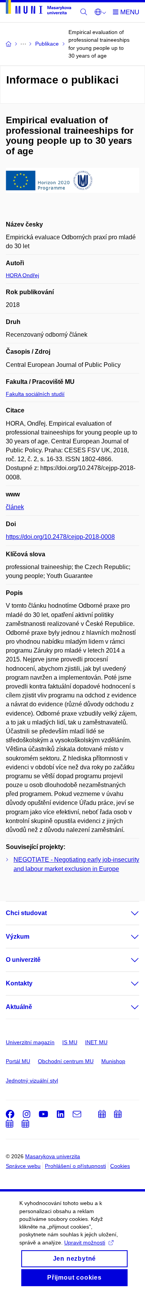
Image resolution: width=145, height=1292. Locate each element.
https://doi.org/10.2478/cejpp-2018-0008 (60, 537)
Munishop (113, 1061)
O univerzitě (23, 959)
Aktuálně (19, 1007)
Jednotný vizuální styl (32, 1080)
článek (15, 507)
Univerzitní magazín (30, 1042)
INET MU (96, 1042)
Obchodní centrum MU (66, 1061)
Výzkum (17, 936)
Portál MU (18, 1061)
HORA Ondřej (22, 275)
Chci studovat (26, 913)
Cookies (120, 1166)
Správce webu (23, 1166)
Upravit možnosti (84, 1242)
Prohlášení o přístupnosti (75, 1166)
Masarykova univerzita (52, 1156)
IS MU (69, 1042)
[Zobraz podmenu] (127, 913)
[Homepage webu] (38, 8)
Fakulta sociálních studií (35, 394)
